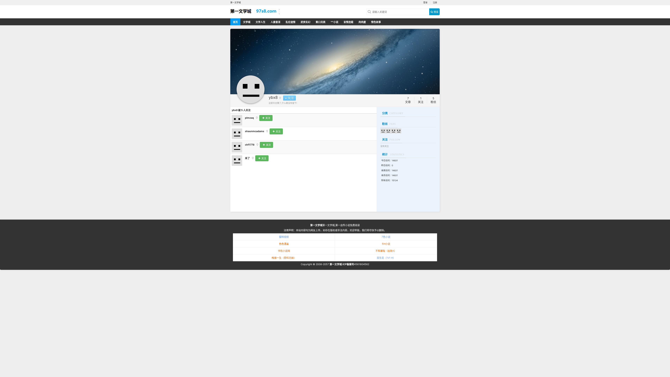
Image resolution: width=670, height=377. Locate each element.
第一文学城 (316, 225)
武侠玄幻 (305, 21)
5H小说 (386, 243)
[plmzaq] (237, 120)
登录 (425, 2)
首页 (235, 21)
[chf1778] (237, 146)
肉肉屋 (362, 21)
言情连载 (348, 21)
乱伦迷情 (290, 21)
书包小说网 (284, 250)
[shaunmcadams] (237, 133)
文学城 (246, 21)
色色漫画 (284, 243)
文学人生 (260, 21)
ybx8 (273, 97)
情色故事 (376, 21)
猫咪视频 (284, 236)
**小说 (334, 21)
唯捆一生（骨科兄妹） (284, 257)
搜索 (435, 11)
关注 (267, 117)
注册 (435, 2)
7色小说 (386, 236)
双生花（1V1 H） (386, 257)
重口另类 (320, 21)
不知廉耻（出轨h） (385, 250)
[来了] (237, 160)
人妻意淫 (275, 21)
